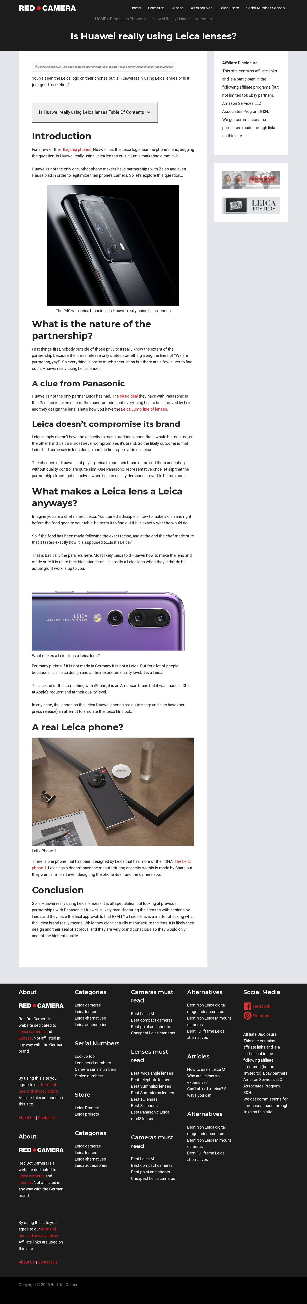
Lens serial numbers (93, 1062)
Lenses (25, 1038)
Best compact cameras (152, 1020)
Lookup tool (85, 1056)
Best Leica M (142, 1013)
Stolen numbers (89, 1076)
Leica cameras (32, 1031)
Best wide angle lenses (152, 1073)
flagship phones (77, 149)
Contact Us (48, 1117)
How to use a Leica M (206, 1069)
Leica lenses (86, 1011)
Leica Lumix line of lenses (144, 409)
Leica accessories (91, 1024)
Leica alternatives (90, 1018)
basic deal (129, 396)
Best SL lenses (144, 1105)
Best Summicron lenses (152, 1092)
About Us (27, 1117)
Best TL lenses (144, 1099)
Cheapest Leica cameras (153, 1033)
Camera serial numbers (95, 1069)
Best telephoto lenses (150, 1079)
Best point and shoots (150, 1026)
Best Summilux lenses (151, 1086)
